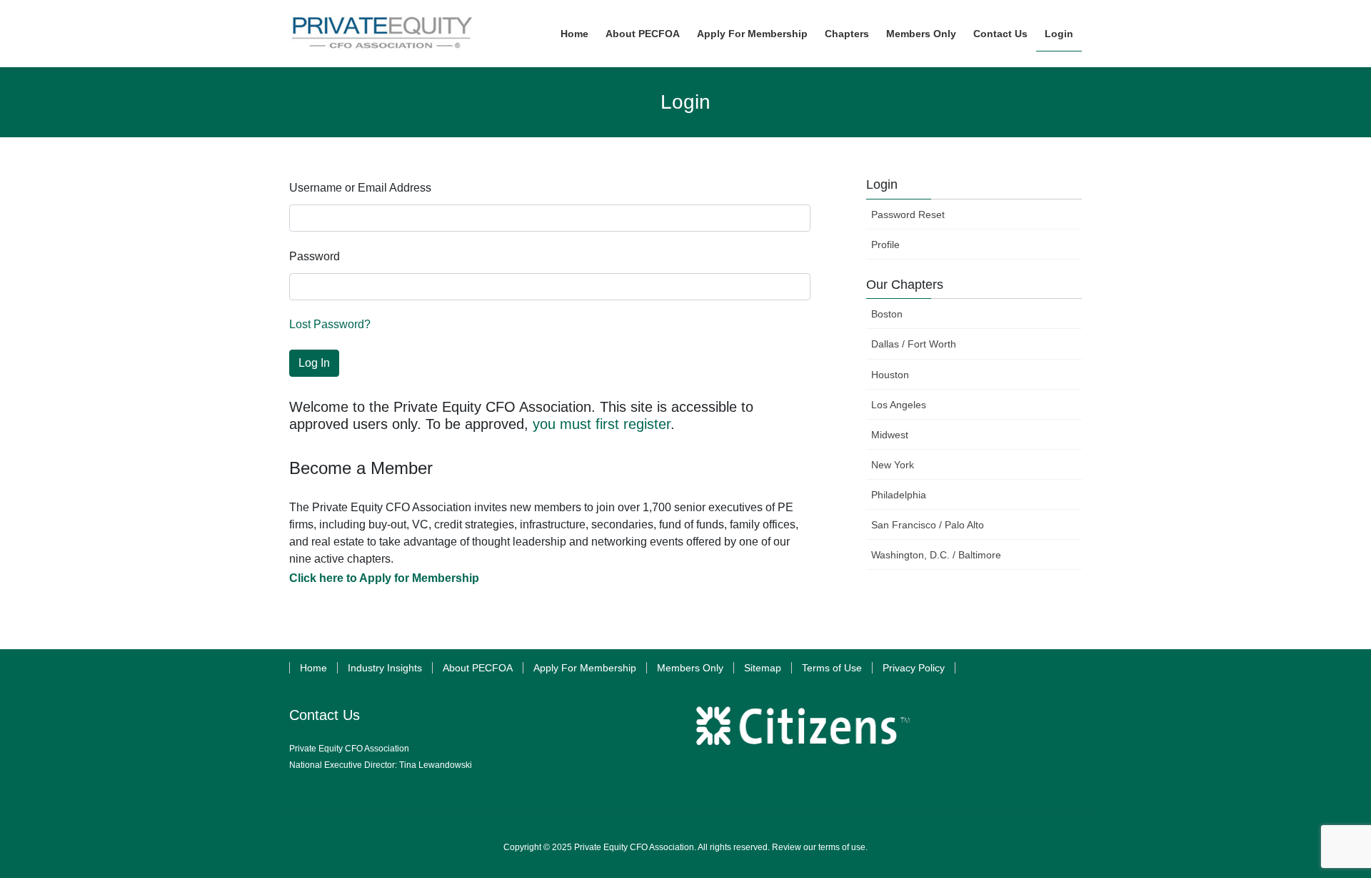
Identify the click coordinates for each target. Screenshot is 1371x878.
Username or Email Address (360, 188)
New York (892, 464)
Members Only (690, 668)
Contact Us (324, 715)
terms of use (841, 847)
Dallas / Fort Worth (913, 344)
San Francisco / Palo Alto (927, 525)
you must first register (602, 424)
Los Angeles (898, 404)
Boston (887, 314)
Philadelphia (898, 494)
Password (314, 256)
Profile (885, 244)
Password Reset (908, 214)
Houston (890, 374)
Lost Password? (330, 324)
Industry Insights (385, 668)
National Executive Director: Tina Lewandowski (380, 765)
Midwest (889, 434)
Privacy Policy (914, 668)
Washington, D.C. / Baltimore (936, 555)
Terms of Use (832, 668)
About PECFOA (478, 668)
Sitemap (762, 668)
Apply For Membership (584, 668)
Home (313, 668)
